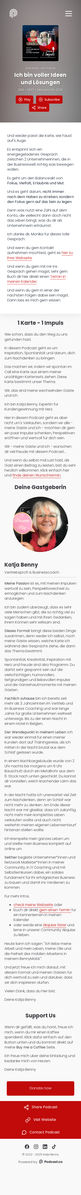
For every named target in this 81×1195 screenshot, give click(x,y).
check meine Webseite (33, 904)
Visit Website (44, 1119)
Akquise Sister (54, 925)
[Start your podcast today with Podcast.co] (50, 1162)
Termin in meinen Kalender (36, 279)
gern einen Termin (55, 909)
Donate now (41, 1088)
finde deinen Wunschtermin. (36, 475)
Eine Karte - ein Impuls (41, 68)
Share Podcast (45, 1107)
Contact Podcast (44, 1132)
